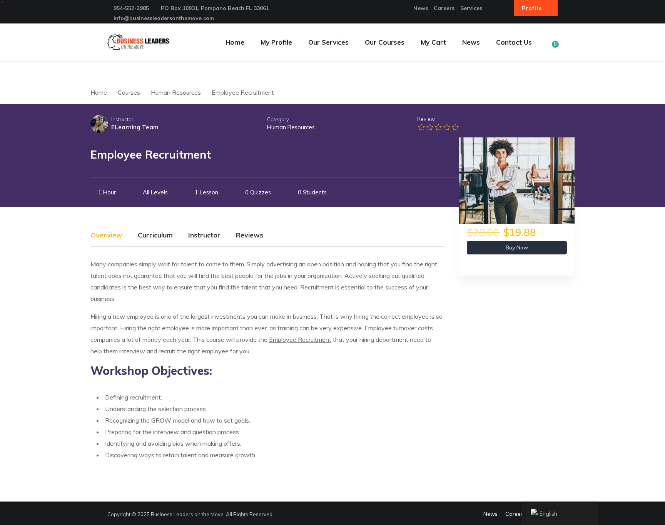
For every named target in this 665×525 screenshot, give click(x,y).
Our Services (328, 42)
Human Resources (291, 127)
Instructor (122, 119)
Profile (533, 8)
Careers (444, 8)
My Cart (433, 42)
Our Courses (384, 42)
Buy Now (517, 247)
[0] (550, 49)
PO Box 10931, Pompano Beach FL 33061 (215, 8)
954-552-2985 (131, 8)
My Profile (276, 42)
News (420, 8)
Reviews (249, 235)
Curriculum (155, 235)
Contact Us (514, 42)
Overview (106, 235)
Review (426, 119)
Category (278, 119)
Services (471, 8)
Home (235, 42)
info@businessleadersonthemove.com (164, 18)
